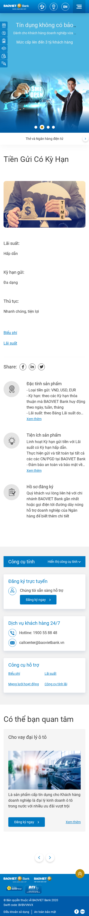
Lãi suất (10, 343)
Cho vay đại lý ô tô (27, 737)
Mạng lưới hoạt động (23, 684)
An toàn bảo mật (45, 912)
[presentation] (85, 139)
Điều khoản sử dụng (16, 912)
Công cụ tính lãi (56, 684)
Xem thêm (73, 822)
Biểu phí (10, 332)
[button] (35, 127)
